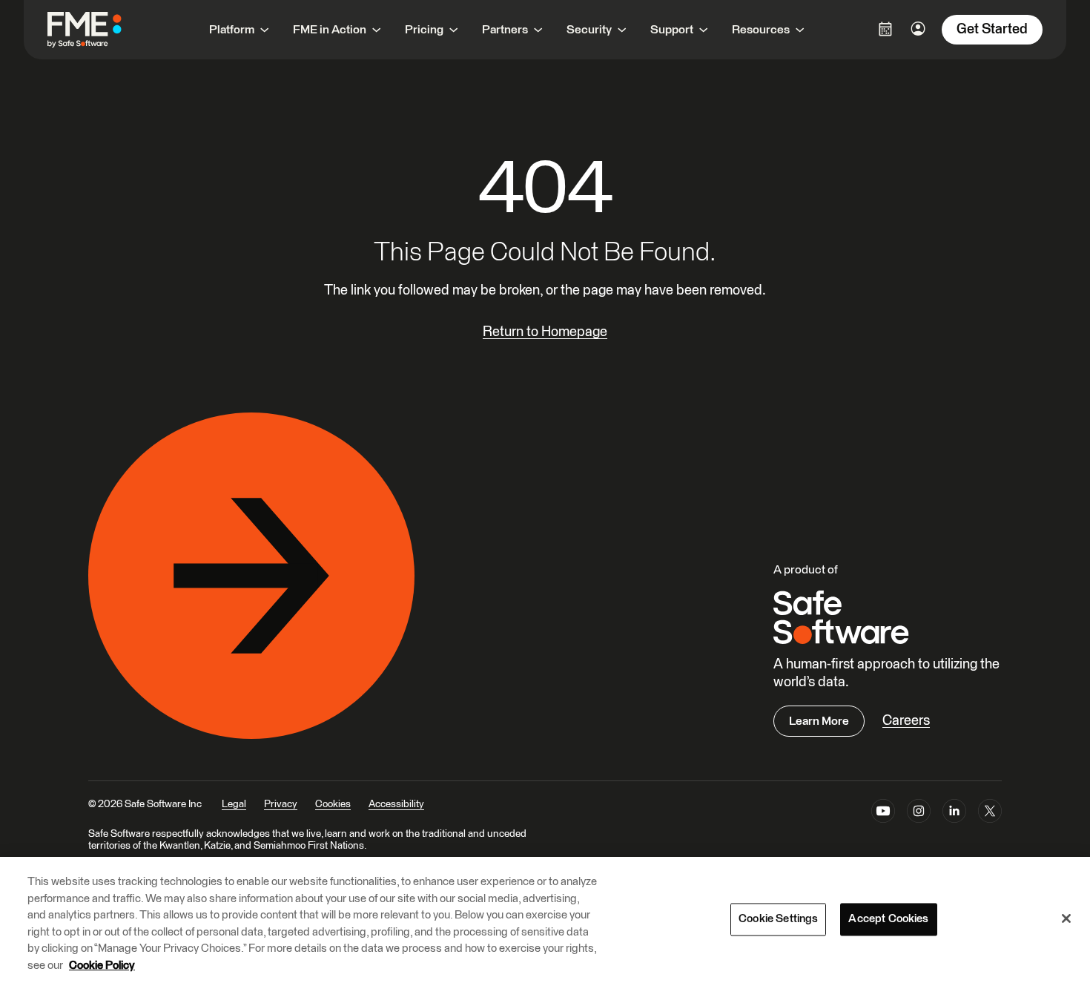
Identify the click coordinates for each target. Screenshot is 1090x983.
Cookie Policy (102, 965)
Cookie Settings (778, 918)
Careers (906, 721)
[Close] (1066, 918)
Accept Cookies (888, 918)
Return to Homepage (545, 332)
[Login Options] (885, 29)
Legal (234, 804)
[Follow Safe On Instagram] (919, 814)
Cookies (333, 804)
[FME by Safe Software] (99, 29)
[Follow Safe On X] (990, 814)
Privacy (280, 804)
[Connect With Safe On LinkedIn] (954, 814)
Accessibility (396, 804)
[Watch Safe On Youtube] (883, 814)
